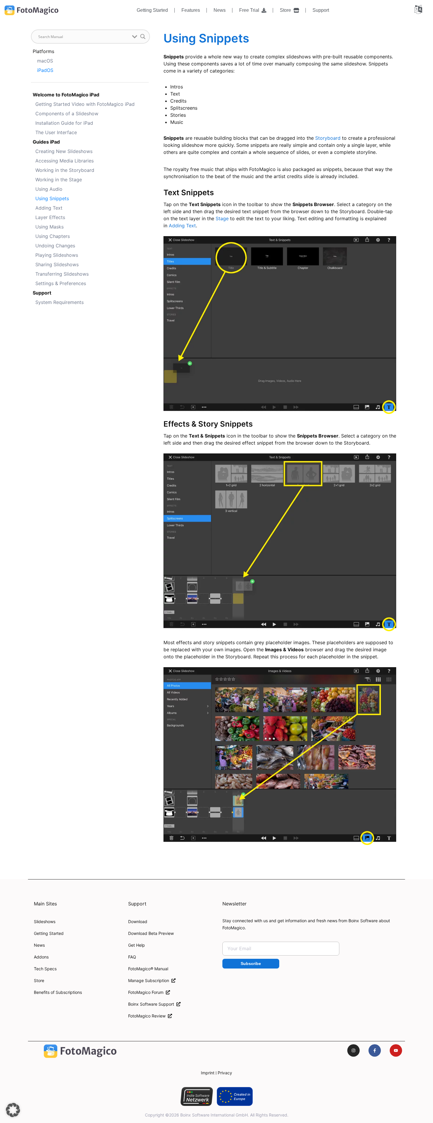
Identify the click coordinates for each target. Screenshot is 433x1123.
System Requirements (59, 302)
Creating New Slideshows (63, 151)
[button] (13, 1110)
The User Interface (56, 132)
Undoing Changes (55, 246)
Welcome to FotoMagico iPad (66, 95)
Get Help (136, 945)
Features (190, 10)
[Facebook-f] (374, 1050)
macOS (45, 61)
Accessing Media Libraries (64, 161)
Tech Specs (45, 968)
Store (286, 10)
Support (321, 10)
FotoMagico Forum (147, 992)
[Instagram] (353, 1050)
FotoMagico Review (148, 1015)
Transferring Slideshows (62, 274)
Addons (41, 956)
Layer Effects (50, 217)
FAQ (132, 956)
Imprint (207, 1072)
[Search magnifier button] (143, 36)
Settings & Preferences (60, 283)
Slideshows (44, 921)
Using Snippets (52, 198)
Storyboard (328, 138)
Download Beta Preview (151, 933)
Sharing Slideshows (57, 264)
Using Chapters (52, 236)
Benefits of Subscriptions (58, 992)
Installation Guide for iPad (64, 123)
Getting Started (152, 10)
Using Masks (49, 227)
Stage (222, 218)
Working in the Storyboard (64, 170)
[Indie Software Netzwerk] (196, 1096)
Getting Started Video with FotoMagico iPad (85, 104)
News (220, 10)
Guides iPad (46, 142)
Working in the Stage (58, 179)
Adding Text (48, 208)
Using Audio (48, 189)
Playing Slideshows (56, 255)
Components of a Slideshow (66, 113)
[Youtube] (396, 1050)
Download (137, 921)
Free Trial (250, 10)
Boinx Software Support (152, 1004)
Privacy (225, 1072)
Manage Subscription (149, 980)
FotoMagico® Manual (148, 968)
